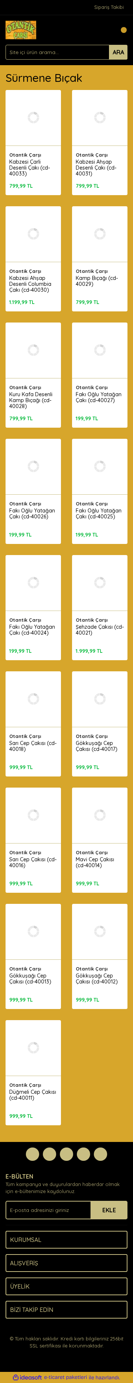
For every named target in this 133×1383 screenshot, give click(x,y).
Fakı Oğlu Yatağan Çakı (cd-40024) (32, 630)
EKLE (109, 1210)
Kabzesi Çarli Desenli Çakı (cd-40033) (29, 167)
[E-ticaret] (65, 1377)
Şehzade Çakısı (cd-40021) (100, 630)
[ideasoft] (27, 1377)
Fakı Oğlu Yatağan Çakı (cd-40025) (99, 513)
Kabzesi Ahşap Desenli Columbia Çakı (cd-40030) (30, 284)
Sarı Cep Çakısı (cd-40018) (33, 746)
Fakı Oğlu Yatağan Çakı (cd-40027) (99, 397)
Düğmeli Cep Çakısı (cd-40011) (32, 1095)
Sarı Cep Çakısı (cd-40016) (33, 862)
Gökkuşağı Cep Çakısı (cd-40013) (30, 978)
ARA (118, 52)
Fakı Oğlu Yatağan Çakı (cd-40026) (32, 513)
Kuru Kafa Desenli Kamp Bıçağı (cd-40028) (30, 400)
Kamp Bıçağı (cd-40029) (97, 281)
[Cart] (120, 30)
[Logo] (21, 29)
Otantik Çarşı (25, 155)
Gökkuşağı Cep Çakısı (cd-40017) (96, 746)
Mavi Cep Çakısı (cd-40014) (95, 862)
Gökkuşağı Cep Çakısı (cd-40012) (97, 978)
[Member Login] (105, 30)
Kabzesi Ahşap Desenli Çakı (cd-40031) (96, 167)
